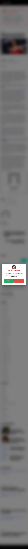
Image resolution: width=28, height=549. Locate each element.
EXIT (19, 281)
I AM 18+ (9, 281)
